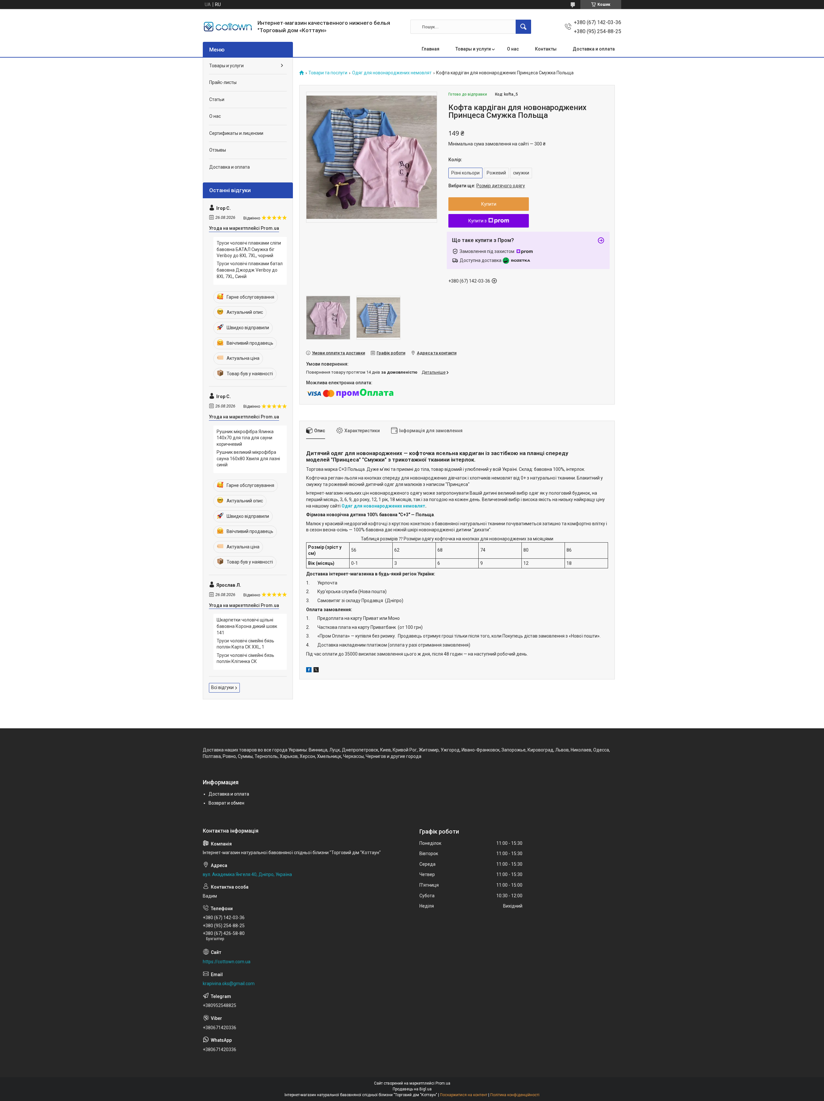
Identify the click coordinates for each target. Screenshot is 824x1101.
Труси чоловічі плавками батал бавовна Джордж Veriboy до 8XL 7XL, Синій (250, 270)
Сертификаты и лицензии (236, 133)
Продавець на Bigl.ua (412, 1089)
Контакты (546, 48)
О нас (513, 48)
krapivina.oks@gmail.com (229, 983)
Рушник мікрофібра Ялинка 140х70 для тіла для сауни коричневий (245, 438)
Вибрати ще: (486, 185)
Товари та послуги (327, 72)
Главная (430, 48)
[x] (316, 670)
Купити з (477, 220)
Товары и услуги (473, 48)
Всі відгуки (222, 687)
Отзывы (217, 150)
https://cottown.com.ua (226, 961)
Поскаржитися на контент (463, 1095)
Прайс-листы (223, 82)
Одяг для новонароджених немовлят (392, 72)
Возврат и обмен (226, 803)
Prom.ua (442, 1083)
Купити (488, 204)
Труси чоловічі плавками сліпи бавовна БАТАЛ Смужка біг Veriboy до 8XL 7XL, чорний (249, 249)
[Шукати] (523, 27)
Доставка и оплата (594, 48)
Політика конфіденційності (514, 1095)
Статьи (216, 99)
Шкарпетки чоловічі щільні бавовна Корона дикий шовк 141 (247, 626)
